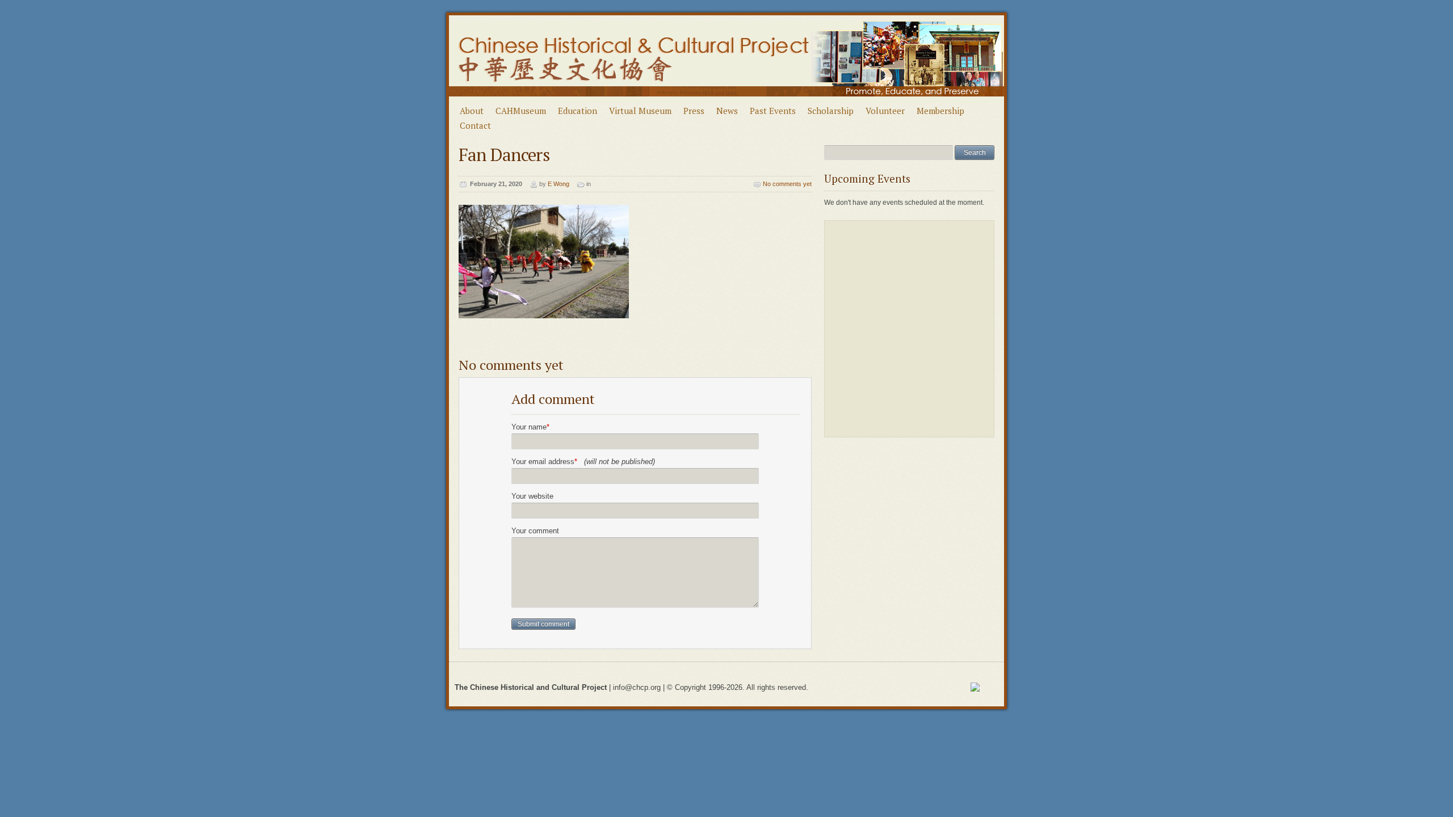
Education (577, 110)
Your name (530, 427)
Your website (532, 496)
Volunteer (885, 110)
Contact (475, 125)
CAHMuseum (520, 110)
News (727, 110)
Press (693, 110)
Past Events (773, 110)
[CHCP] (727, 100)
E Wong (558, 183)
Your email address (583, 461)
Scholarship (831, 110)
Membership (940, 110)
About (472, 110)
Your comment (535, 531)
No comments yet (787, 183)
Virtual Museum (640, 110)
